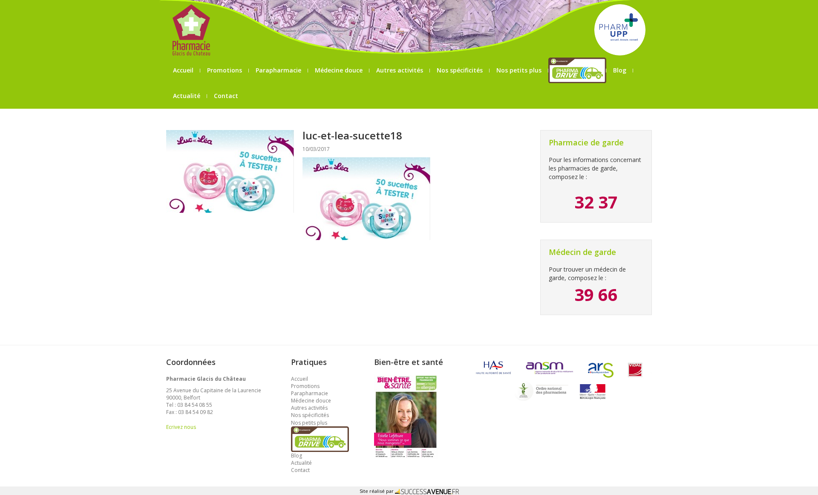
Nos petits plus (518, 70)
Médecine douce (339, 70)
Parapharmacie (278, 70)
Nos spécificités (460, 70)
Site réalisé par (377, 491)
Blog (619, 70)
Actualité (186, 96)
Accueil (183, 70)
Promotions (224, 70)
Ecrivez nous (181, 427)
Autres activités (399, 70)
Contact (226, 96)
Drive (577, 70)
